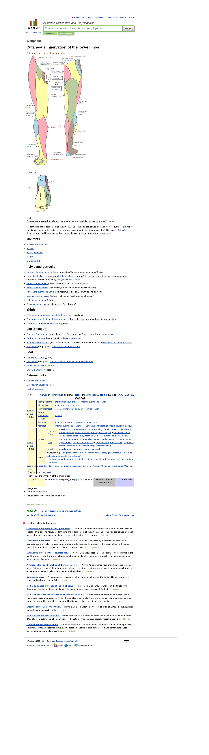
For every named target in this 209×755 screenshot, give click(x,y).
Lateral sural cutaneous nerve (42, 624)
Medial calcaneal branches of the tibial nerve (49, 586)
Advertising (74, 641)
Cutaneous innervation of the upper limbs (48, 528)
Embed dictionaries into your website (110, 18)
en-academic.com (33, 32)
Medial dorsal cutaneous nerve (42, 615)
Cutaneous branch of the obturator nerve (47, 553)
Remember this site (83, 18)
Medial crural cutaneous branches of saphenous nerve (55, 594)
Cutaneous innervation (38, 540)
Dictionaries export (33, 645)
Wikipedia (50, 33)
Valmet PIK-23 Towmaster (117, 515)
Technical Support (62, 641)
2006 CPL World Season (43, 515)
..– (125, 394)
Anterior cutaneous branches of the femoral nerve (52, 565)
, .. (35, 389)
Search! (128, 28)
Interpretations (66, 33)
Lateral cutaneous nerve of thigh (43, 607)
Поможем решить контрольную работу (60, 511)
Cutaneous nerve (35, 577)
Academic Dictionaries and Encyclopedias (68, 22)
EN (130, 18)
